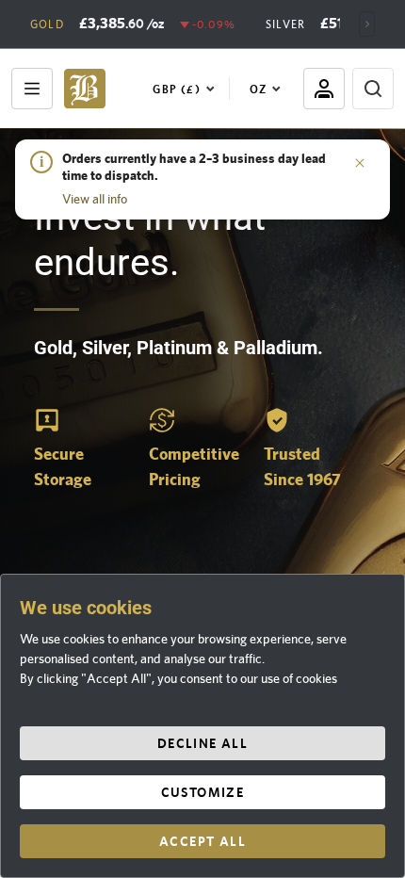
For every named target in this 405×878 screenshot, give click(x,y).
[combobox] (187, 88)
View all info (94, 198)
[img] (84, 88)
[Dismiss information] (360, 162)
